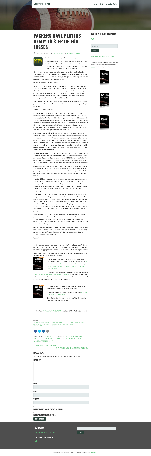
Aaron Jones (70, 336)
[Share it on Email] (47, 332)
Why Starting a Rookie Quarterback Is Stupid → (72, 348)
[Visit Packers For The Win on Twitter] (92, 40)
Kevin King (78, 339)
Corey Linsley (56, 339)
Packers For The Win (41, 4)
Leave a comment (74, 53)
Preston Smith (47, 341)
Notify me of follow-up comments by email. (48, 409)
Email (35, 391)
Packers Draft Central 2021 (52, 311)
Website (36, 399)
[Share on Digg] (43, 332)
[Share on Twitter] (39, 332)
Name (35, 383)
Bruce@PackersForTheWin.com (102, 56)
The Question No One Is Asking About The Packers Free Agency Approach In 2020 (41, 324)
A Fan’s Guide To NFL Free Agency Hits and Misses (51, 274)
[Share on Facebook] (35, 332)
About (101, 4)
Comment (37, 360)
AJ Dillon (46, 339)
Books (95, 4)
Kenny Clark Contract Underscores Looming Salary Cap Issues (60, 324)
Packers (37, 341)
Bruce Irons (58, 53)
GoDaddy (93, 452)
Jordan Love (67, 339)
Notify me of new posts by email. (44, 415)
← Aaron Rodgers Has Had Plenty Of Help (47, 346)
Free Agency (47, 336)
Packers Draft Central (111, 4)
